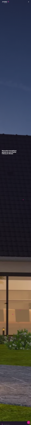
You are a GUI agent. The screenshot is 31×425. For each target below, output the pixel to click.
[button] (28, 1)
